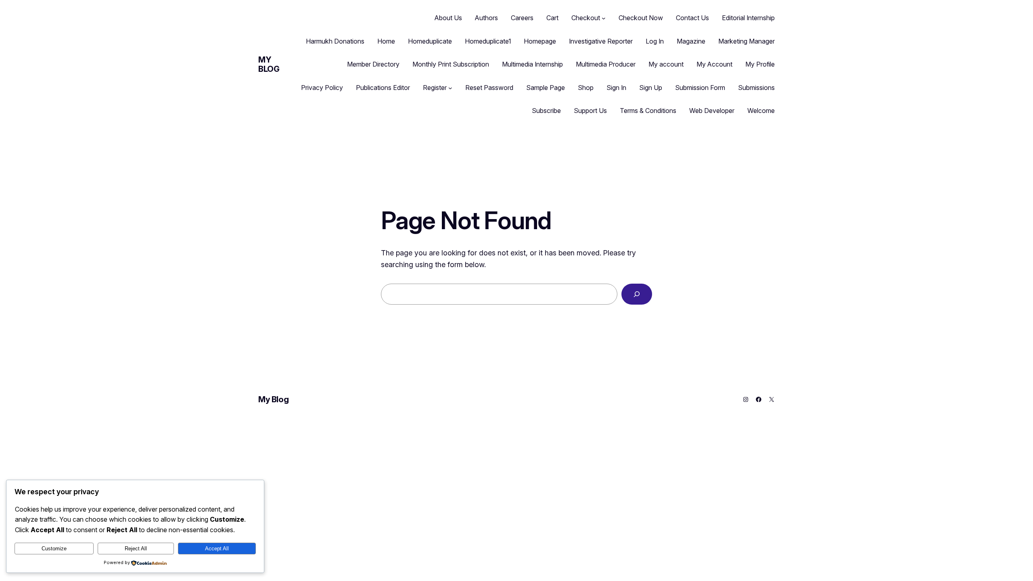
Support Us (590, 111)
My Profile (760, 64)
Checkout (585, 18)
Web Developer (711, 111)
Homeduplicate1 (488, 41)
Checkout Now (641, 18)
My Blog (268, 64)
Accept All (217, 548)
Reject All (136, 548)
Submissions (756, 88)
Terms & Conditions (648, 111)
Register (435, 88)
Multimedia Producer (606, 64)
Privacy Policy (322, 88)
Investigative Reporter (601, 41)
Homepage (540, 41)
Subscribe (546, 111)
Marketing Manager (746, 41)
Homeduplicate (430, 41)
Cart (552, 18)
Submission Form (700, 88)
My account (666, 64)
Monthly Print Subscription (450, 64)
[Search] (636, 294)
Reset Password (489, 88)
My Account (714, 64)
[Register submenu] (450, 88)
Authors (486, 18)
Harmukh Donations (335, 41)
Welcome (761, 111)
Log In (655, 41)
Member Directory (373, 64)
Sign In (616, 88)
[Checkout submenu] (604, 18)
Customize (54, 548)
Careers (522, 18)
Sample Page (545, 88)
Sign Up (650, 88)
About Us (448, 18)
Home (386, 41)
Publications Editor (383, 88)
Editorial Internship (748, 18)
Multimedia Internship (532, 64)
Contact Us (692, 18)
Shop (586, 88)
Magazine (691, 41)
